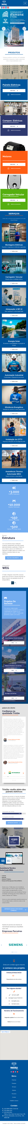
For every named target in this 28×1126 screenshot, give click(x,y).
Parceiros (14, 1093)
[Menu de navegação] (25, 3)
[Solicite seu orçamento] (8, 95)
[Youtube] (8, 7)
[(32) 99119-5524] (9, 1003)
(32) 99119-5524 (15, 1003)
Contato (14, 1097)
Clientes (14, 1090)
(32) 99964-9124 (15, 1000)
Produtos (14, 1083)
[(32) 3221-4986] (9, 995)
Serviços (14, 1086)
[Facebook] (2, 7)
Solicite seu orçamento (16, 94)
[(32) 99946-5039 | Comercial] (6, 998)
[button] (5, 773)
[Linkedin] (6, 7)
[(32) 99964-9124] (9, 1000)
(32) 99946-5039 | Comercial (15, 997)
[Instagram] (4, 7)
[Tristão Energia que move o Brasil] (4, 3)
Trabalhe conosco (14, 1100)
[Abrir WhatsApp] (24, 1122)
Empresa (14, 1080)
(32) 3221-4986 (15, 994)
